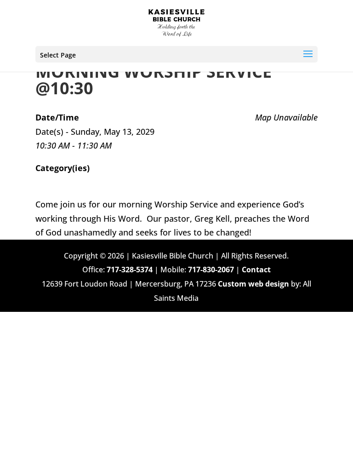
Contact (256, 269)
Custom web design (253, 284)
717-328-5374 (130, 269)
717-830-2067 (211, 269)
